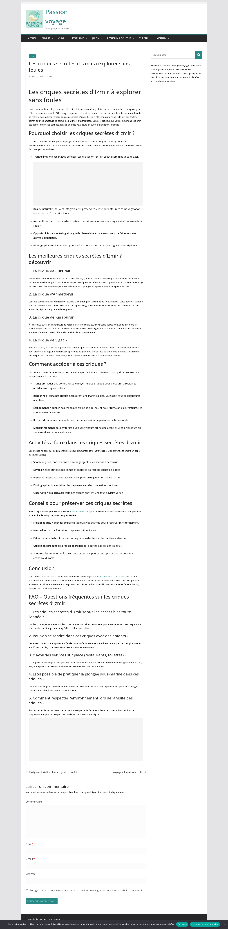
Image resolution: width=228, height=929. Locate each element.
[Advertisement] (88, 184)
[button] (51, 38)
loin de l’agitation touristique (109, 576)
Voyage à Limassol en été (127, 772)
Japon (95, 38)
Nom (30, 844)
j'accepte (182, 924)
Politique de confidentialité (204, 924)
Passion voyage (52, 919)
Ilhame (49, 76)
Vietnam (161, 38)
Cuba (61, 38)
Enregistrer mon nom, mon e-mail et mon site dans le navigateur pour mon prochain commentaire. (87, 890)
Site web (31, 874)
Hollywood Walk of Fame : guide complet (53, 772)
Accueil (32, 38)
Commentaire (35, 801)
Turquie (144, 38)
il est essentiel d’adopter (82, 511)
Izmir (32, 56)
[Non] (224, 924)
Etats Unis (78, 38)
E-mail (30, 859)
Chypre (46, 38)
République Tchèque (119, 38)
